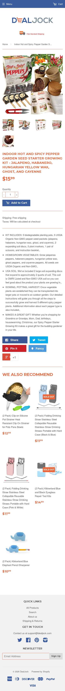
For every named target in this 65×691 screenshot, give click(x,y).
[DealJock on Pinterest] (36, 640)
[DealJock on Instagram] (45, 640)
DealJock (24, 671)
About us (32, 616)
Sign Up (56, 656)
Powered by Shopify (41, 671)
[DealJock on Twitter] (19, 640)
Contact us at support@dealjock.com (32, 633)
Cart (60, 4)
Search (32, 612)
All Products (32, 607)
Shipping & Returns (32, 620)
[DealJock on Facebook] (28, 640)
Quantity (6, 189)
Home (5, 44)
